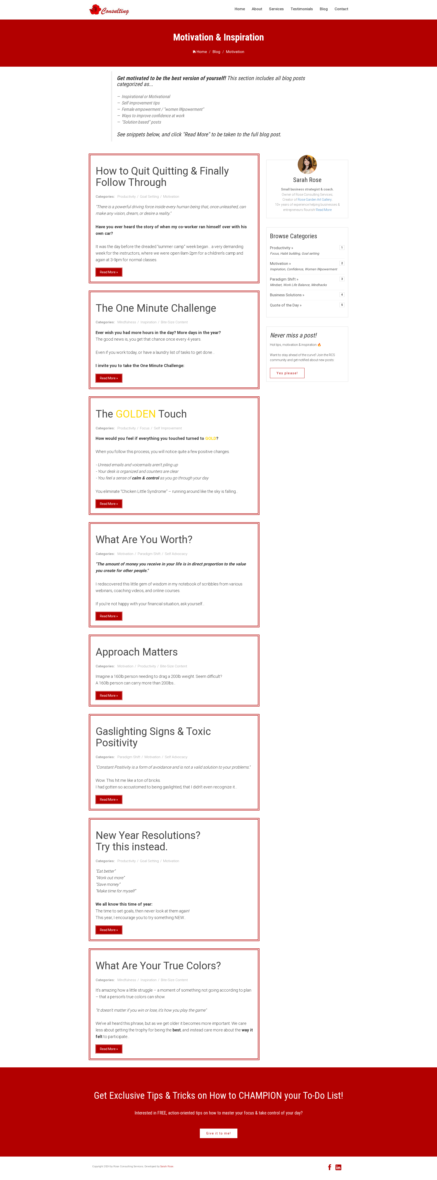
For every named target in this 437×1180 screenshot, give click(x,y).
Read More (324, 210)
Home (240, 9)
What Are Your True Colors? (158, 966)
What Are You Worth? (144, 540)
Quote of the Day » (286, 305)
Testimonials (302, 9)
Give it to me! (218, 1133)
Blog (324, 9)
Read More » (109, 272)
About (257, 9)
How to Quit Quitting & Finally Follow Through (162, 176)
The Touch (141, 414)
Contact (341, 9)
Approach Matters (137, 652)
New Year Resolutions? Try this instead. (148, 841)
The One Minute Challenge (156, 308)
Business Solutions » (287, 295)
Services (276, 9)
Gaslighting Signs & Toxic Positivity (153, 737)
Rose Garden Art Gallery (315, 199)
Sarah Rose (166, 1166)
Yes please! (287, 373)
